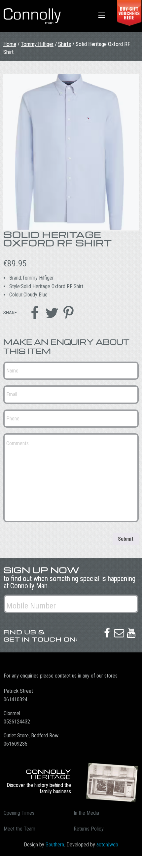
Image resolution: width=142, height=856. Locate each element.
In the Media (86, 813)
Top (134, 847)
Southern (55, 844)
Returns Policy (89, 829)
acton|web (107, 844)
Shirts (64, 44)
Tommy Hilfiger (37, 44)
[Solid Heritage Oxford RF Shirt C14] (71, 152)
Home (9, 44)
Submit (125, 539)
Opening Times (19, 813)
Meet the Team (19, 829)
